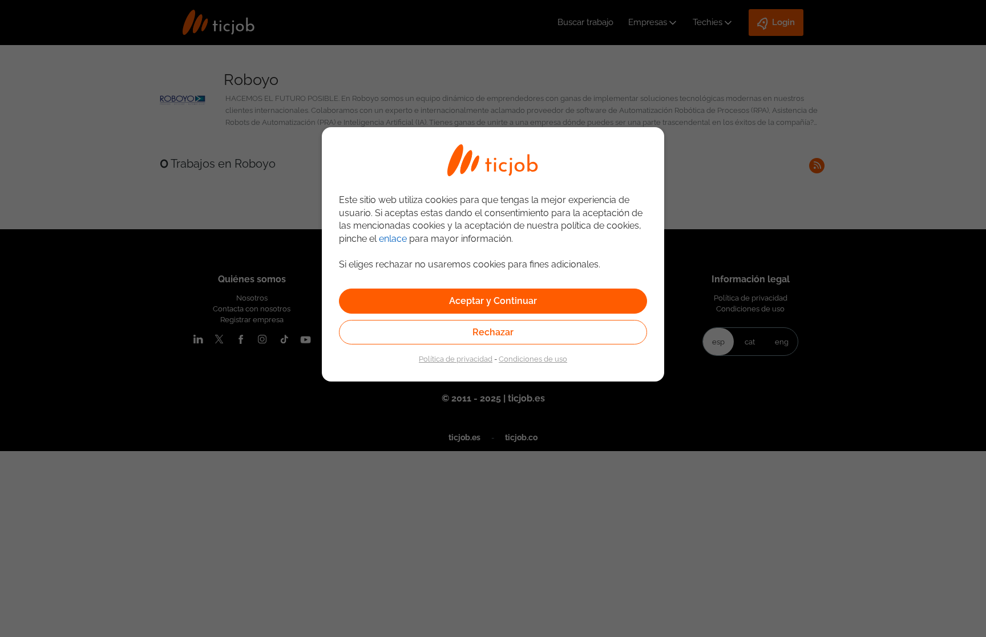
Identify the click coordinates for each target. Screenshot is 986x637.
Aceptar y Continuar (493, 300)
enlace (393, 238)
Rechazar (493, 332)
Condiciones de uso (533, 358)
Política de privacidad (455, 358)
